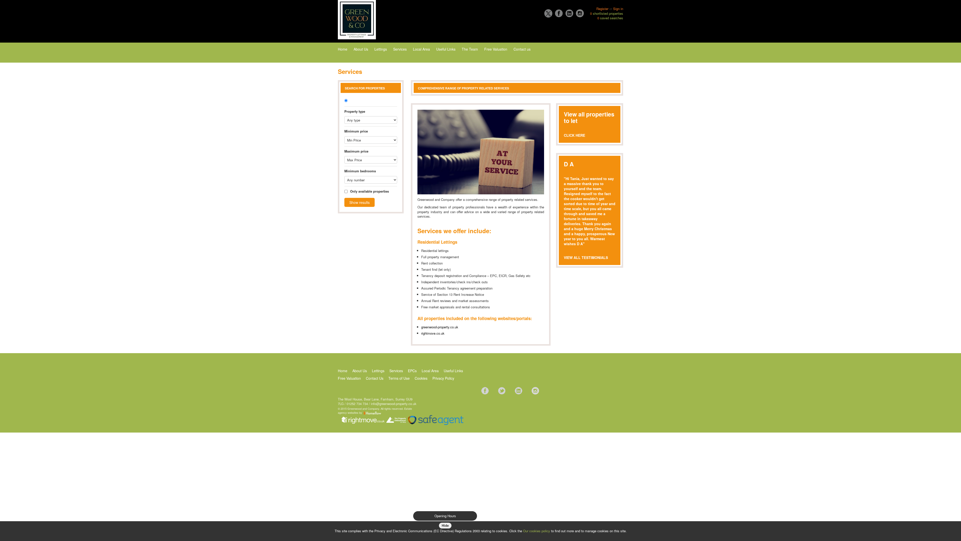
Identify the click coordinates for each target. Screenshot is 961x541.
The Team (470, 49)
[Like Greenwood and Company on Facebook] (485, 390)
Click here (574, 135)
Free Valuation (495, 49)
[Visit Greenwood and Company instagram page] (535, 390)
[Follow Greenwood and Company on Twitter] (502, 390)
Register (602, 8)
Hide (445, 525)
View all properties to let (589, 117)
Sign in (618, 8)
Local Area (421, 49)
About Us (361, 49)
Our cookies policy (537, 530)
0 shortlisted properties (606, 13)
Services (400, 49)
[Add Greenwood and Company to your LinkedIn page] (518, 390)
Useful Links (445, 49)
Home (342, 49)
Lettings (380, 49)
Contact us (522, 49)
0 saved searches (610, 18)
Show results (359, 202)
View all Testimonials (586, 257)
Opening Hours (445, 515)
